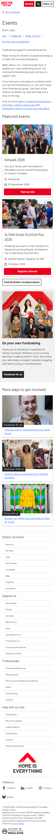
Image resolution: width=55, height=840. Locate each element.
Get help (9, 550)
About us (10, 544)
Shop (8, 628)
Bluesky (10, 797)
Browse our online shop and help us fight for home (27, 520)
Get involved (13, 12)
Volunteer (10, 616)
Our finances (11, 563)
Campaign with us (13, 634)
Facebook (11, 788)
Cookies (9, 739)
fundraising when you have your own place (25, 108)
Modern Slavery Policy (15, 746)
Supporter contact (13, 653)
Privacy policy (11, 733)
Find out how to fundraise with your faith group (27, 431)
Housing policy (12, 674)
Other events (32, 35)
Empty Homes (12, 693)
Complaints (11, 588)
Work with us (11, 622)
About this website (14, 721)
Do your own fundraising (15, 41)
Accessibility (11, 714)
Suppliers (10, 582)
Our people (10, 569)
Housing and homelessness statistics (22, 681)
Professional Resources (16, 668)
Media (8, 687)
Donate (9, 609)
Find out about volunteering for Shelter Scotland (26, 475)
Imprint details (17, 823)
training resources (24, 104)
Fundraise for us (13, 641)
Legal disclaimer (13, 727)
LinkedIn (29, 788)
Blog (7, 576)
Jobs (8, 557)
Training (9, 699)
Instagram (47, 788)
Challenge (15, 35)
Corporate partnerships (16, 647)
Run (4, 35)
